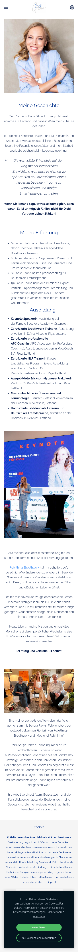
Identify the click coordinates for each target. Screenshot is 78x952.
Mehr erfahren (56, 911)
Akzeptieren (39, 927)
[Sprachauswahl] (72, 7)
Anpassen (39, 916)
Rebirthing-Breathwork (24, 567)
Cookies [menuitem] (39, 827)
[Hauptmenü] (6, 7)
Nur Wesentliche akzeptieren (39, 937)
